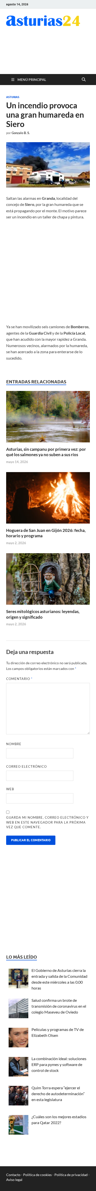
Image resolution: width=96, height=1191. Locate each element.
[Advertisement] (50, 53)
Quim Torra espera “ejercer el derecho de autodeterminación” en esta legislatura (58, 1093)
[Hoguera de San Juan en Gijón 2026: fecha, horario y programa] (48, 499)
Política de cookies (37, 1175)
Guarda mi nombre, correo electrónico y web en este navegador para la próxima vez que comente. (47, 822)
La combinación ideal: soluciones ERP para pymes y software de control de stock (59, 1064)
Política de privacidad (71, 1175)
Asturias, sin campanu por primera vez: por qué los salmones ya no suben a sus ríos (46, 452)
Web (10, 789)
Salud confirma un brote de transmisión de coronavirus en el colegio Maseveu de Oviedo (59, 1006)
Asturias (12, 97)
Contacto (13, 1175)
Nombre (13, 744)
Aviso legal (14, 1180)
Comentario (19, 679)
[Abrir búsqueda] (83, 79)
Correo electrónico (26, 766)
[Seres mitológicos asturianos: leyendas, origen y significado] (48, 580)
